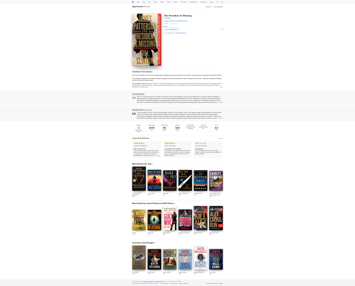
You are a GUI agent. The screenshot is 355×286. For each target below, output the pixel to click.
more (221, 87)
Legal (180, 283)
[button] (217, 2)
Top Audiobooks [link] (218, 6)
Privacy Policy (164, 283)
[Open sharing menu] (222, 29)
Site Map (186, 283)
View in (170, 29)
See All (221, 138)
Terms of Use (173, 283)
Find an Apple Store (148, 281)
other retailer (158, 281)
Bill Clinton (183, 21)
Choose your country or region (214, 283)
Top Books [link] (208, 6)
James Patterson (170, 21)
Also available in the (175, 33)
